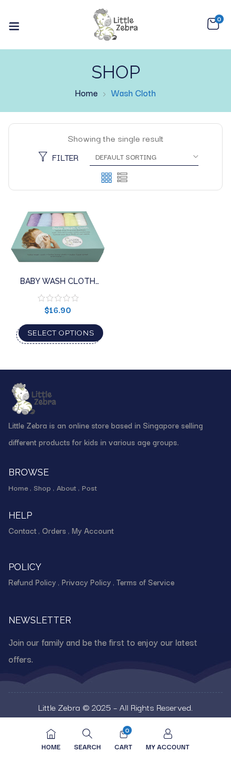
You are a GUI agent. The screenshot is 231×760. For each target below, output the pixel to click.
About (66, 487)
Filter (65, 157)
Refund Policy (32, 582)
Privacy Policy (86, 582)
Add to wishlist (87, 249)
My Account (93, 530)
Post (89, 487)
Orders (54, 530)
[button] (213, 24)
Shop (42, 487)
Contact (22, 530)
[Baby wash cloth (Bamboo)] (57, 237)
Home (86, 92)
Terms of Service (145, 582)
